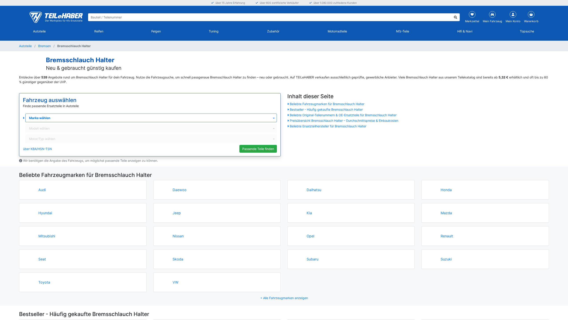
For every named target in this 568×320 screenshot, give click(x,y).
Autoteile (39, 31)
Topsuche (527, 31)
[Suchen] (455, 17)
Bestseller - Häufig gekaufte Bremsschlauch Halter (326, 109)
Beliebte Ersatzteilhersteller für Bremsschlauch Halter (328, 126)
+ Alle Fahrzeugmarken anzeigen (284, 298)
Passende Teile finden (258, 149)
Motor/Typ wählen (42, 139)
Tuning (214, 31)
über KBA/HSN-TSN (37, 149)
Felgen (156, 31)
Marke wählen (39, 118)
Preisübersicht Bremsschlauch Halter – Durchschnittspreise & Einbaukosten (344, 120)
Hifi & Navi (464, 31)
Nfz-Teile (402, 31)
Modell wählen (39, 128)
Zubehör (273, 31)
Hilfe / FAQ (549, 310)
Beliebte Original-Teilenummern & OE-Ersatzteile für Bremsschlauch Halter (343, 115)
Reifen (98, 31)
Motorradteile (337, 31)
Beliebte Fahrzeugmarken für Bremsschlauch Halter (327, 104)
